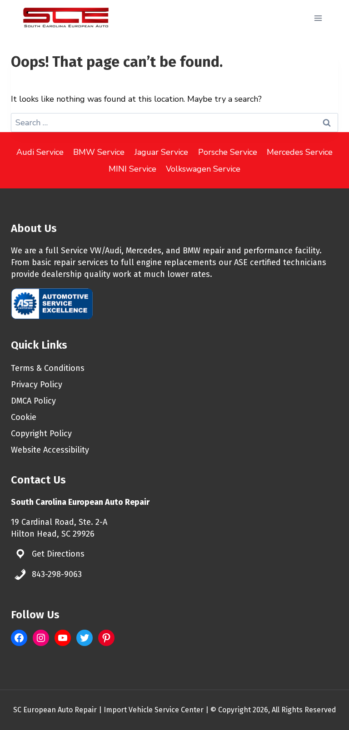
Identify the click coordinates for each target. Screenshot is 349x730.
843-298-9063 (57, 574)
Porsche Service (227, 152)
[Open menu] (317, 18)
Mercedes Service (300, 152)
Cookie (23, 417)
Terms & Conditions (48, 368)
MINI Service (132, 168)
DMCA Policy (33, 401)
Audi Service (40, 152)
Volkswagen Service (203, 168)
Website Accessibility (50, 450)
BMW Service (99, 152)
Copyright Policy (41, 434)
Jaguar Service (161, 152)
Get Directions (58, 554)
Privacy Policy (36, 385)
